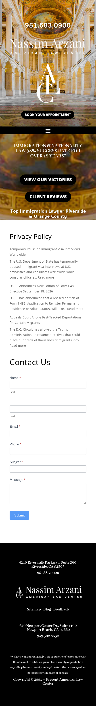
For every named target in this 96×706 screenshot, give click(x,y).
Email (15, 426)
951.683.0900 (48, 25)
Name (15, 378)
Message (17, 480)
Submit (19, 515)
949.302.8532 (48, 636)
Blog (47, 609)
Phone (15, 444)
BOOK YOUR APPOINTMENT (48, 114)
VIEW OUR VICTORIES (48, 179)
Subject (16, 462)
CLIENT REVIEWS (48, 197)
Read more (46, 277)
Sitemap (34, 609)
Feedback (61, 609)
